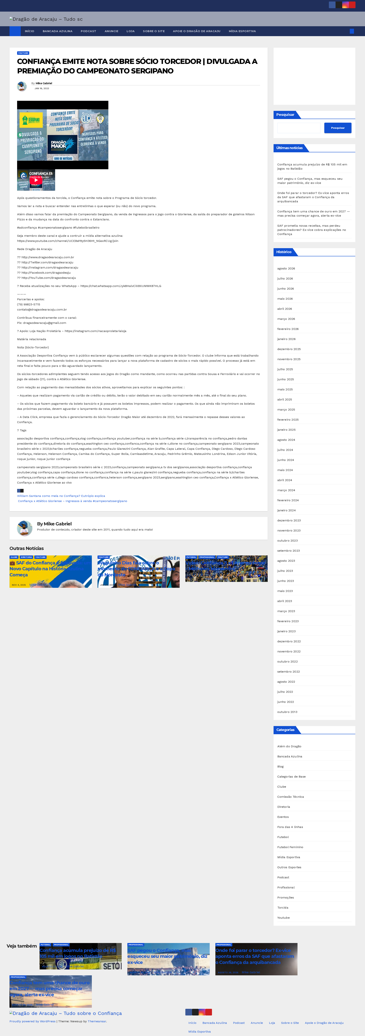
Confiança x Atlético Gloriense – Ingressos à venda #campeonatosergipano (72, 501)
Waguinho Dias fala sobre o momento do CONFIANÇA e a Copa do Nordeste (136, 568)
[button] (345, 31)
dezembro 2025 (289, 349)
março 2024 (286, 490)
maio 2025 (285, 389)
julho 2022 (285, 692)
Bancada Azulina (58, 31)
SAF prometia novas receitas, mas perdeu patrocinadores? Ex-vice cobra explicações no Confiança (311, 230)
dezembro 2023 (289, 520)
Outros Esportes (289, 867)
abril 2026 (284, 309)
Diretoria (26, 557)
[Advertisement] (314, 76)
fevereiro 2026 (288, 329)
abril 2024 (284, 480)
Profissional (207, 557)
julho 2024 (285, 450)
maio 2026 (285, 298)
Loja (131, 31)
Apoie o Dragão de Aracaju (197, 31)
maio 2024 (285, 470)
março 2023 (286, 611)
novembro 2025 (289, 359)
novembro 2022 (289, 651)
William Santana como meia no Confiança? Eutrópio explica (61, 496)
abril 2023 (284, 601)
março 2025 (286, 409)
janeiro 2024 (286, 510)
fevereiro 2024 (288, 500)
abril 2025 (284, 399)
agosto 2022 (286, 681)
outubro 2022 (287, 661)
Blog (280, 766)
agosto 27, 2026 (52, 966)
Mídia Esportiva (242, 31)
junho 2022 (285, 702)
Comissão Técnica (290, 796)
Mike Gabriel (44, 83)
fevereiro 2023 (288, 621)
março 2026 (286, 319)
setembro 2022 (288, 671)
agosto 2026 (286, 268)
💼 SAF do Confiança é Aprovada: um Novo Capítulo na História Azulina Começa (50, 568)
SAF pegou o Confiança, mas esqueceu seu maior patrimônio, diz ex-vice (167, 956)
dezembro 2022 (289, 641)
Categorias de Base (291, 776)
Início (29, 31)
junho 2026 (285, 288)
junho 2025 (285, 379)
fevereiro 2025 (288, 419)
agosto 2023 (286, 560)
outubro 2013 (287, 712)
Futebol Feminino (290, 847)
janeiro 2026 (286, 339)
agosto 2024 (286, 440)
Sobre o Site (154, 31)
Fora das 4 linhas (290, 827)
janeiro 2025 (286, 429)
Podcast (88, 31)
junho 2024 (285, 460)
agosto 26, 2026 (140, 972)
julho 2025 (285, 369)
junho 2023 (285, 581)
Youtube (23, 53)
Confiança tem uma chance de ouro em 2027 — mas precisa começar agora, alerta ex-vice (50, 988)
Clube (14, 557)
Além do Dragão (289, 746)
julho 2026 (285, 278)
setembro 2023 (288, 550)
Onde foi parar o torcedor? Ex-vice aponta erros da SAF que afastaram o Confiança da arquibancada (313, 197)
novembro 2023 (289, 530)
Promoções (285, 897)
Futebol (191, 557)
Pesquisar (285, 115)
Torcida (282, 907)
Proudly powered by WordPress (33, 1021)
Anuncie (111, 31)
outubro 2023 (287, 540)
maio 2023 (285, 591)
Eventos (283, 817)
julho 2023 (285, 571)
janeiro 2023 (286, 631)
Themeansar (97, 1021)
